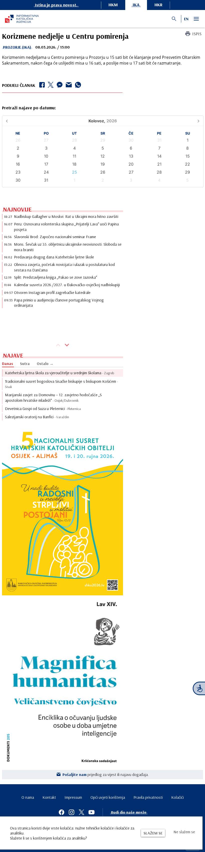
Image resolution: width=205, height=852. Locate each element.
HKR (158, 5)
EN (186, 18)
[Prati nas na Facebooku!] (61, 812)
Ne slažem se (184, 831)
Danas (7, 363)
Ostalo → (45, 363)
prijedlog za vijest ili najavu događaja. (105, 774)
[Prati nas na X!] (81, 812)
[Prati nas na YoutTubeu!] (91, 812)
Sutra (25, 363)
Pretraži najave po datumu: (29, 108)
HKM (113, 5)
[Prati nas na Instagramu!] (71, 812)
